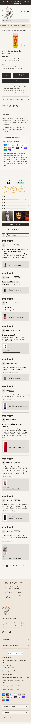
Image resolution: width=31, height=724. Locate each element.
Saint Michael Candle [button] (15, 265)
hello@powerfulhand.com (12, 671)
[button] (24, 12)
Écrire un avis (15, 224)
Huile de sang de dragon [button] (16, 317)
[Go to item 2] (19, 216)
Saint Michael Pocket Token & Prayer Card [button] (12, 558)
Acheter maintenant (15, 81)
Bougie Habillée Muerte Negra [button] (18, 406)
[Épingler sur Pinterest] (17, 105)
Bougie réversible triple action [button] (11, 489)
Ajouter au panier (21, 75)
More (28, 189)
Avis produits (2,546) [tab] (9, 230)
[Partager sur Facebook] (13, 105)
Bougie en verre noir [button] (15, 518)
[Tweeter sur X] (10, 105)
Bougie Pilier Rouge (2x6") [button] (18, 447)
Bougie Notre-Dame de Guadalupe (16, 30)
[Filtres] (3, 235)
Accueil (4, 30)
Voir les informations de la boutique (16, 92)
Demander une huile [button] (15, 290)
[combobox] (15, 20)
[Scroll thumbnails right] (27, 216)
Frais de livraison (18, 59)
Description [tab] (6, 114)
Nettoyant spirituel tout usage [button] (11, 352)
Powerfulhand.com (11, 717)
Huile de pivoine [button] (14, 378)
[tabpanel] (15, 124)
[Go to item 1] (7, 216)
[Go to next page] (27, 566)
